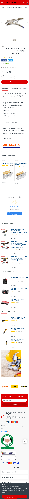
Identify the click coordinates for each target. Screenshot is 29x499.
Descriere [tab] (5, 89)
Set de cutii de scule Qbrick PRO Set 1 (19, 278)
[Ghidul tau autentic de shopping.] (4, 431)
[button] (25, 441)
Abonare (14, 404)
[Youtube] (18, 467)
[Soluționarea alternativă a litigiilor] (8, 452)
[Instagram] (14, 467)
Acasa (2, 7)
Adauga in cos (15, 82)
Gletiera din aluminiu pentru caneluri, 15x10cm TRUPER (21, 163)
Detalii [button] (4, 492)
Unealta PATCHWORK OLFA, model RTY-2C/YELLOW (18, 318)
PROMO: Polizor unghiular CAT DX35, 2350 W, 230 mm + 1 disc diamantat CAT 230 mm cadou (19, 231)
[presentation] (25, 156)
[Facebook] (11, 467)
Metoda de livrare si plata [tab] (19, 89)
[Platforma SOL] (8, 458)
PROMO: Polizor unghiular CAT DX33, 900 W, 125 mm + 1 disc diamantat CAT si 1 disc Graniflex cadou (19, 259)
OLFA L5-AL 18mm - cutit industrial (17, 329)
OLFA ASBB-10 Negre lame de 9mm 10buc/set (18, 339)
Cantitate (3, 75)
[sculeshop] (10, 2)
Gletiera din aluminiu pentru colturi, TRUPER (7, 162)
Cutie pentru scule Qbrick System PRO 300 (17, 300)
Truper (3, 160)
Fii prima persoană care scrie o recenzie (14, 213)
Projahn (2, 46)
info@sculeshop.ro (13, 415)
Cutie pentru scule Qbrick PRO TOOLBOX (19, 289)
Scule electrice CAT (7, 224)
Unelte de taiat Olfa (8, 311)
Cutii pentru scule (7, 272)
